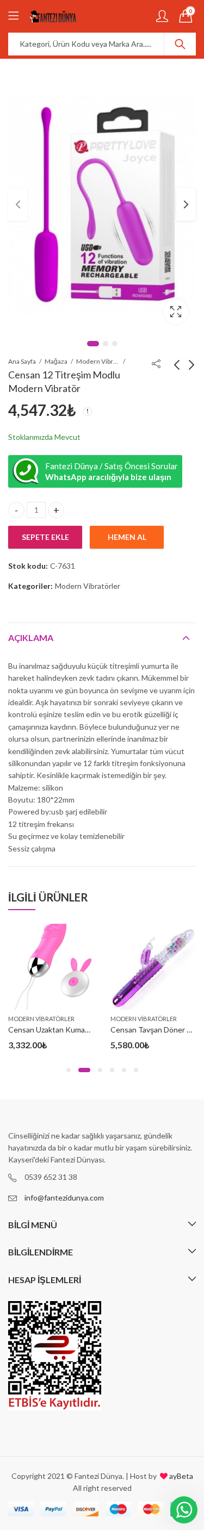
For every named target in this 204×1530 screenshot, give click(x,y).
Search (180, 44)
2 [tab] (105, 343)
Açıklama (30, 637)
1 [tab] (93, 343)
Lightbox (175, 311)
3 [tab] (115, 343)
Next (186, 204)
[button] (69, 1070)
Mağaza (56, 361)
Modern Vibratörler (98, 361)
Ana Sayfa (22, 361)
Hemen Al (127, 537)
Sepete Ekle (45, 537)
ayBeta (180, 1476)
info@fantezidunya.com (64, 1197)
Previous (18, 204)
